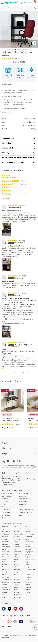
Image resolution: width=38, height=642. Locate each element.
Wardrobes (22, 504)
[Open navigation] (2, 3)
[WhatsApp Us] (35, 627)
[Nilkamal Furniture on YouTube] (15, 609)
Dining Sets (22, 496)
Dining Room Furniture (26, 510)
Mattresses (22, 507)
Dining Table (6, 515)
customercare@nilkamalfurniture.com (19, 473)
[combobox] (19, 8)
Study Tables (6, 510)
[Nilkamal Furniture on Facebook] (4, 609)
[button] (6, 59)
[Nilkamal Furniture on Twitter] (9, 609)
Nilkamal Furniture (21, 635)
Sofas (4, 518)
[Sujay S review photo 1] (6, 331)
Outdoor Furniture (7, 507)
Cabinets (5, 501)
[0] (35, 3)
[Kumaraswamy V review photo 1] (6, 229)
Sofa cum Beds (24, 499)
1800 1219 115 (14, 461)
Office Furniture (6, 512)
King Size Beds (23, 493)
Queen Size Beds (7, 493)
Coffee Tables (6, 496)
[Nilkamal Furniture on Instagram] (21, 609)
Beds (20, 515)
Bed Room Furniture (25, 512)
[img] (12, 205)
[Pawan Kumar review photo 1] (6, 264)
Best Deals (27, 3)
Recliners (5, 499)
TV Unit (4, 504)
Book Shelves (23, 501)
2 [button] (14, 373)
